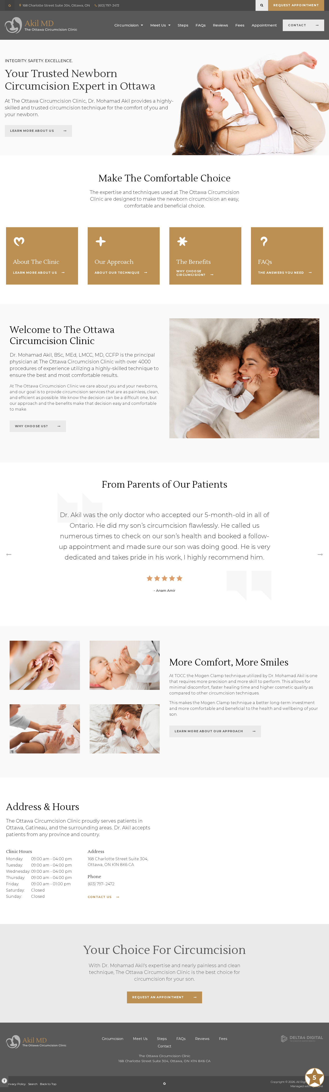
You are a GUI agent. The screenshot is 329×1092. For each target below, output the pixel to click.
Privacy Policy (16, 1084)
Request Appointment (296, 5)
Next (320, 555)
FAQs (201, 25)
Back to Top (48, 1084)
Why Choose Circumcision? (191, 273)
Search (33, 1084)
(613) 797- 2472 (108, 5)
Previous (8, 555)
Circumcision (126, 25)
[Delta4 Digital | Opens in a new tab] (302, 1038)
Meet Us (158, 25)
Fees (239, 25)
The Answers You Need (281, 272)
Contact (297, 25)
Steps (183, 25)
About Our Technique (117, 272)
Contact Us (100, 897)
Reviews (220, 25)
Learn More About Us (32, 131)
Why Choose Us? (31, 426)
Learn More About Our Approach (209, 731)
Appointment (264, 25)
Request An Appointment (158, 997)
